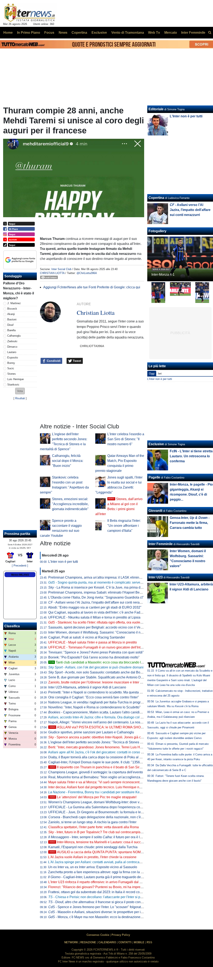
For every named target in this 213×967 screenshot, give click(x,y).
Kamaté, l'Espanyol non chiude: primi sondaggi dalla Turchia (92, 847)
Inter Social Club (61, 269)
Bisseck (12, 308)
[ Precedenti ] (20, 565)
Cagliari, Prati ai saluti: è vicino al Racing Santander (86, 637)
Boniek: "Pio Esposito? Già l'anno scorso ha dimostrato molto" (94, 657)
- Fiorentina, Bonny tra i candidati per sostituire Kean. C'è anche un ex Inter (112, 792)
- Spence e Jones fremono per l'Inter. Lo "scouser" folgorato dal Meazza (104, 907)
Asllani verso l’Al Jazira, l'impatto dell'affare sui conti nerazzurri (98, 602)
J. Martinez (14, 303)
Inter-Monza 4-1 (163, 274)
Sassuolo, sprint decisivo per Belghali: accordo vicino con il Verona (97, 627)
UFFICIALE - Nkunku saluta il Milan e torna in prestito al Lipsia (94, 617)
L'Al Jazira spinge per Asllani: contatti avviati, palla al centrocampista (98, 862)
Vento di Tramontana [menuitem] (127, 32)
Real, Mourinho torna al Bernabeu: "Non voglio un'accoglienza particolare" (103, 777)
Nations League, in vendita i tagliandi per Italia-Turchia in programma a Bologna (107, 702)
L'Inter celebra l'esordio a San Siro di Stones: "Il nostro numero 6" (125, 439)
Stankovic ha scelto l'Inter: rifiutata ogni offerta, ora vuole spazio (99, 622)
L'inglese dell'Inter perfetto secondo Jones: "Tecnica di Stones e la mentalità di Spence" (112, 742)
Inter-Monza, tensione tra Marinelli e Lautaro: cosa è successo (98, 842)
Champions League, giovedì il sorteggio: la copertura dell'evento (95, 772)
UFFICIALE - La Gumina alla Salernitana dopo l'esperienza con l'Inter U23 (103, 807)
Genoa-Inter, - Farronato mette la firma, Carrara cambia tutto (189, 522)
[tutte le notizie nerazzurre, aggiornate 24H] (30, 12)
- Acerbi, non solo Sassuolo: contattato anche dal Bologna (98, 672)
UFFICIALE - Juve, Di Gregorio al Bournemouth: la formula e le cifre (98, 812)
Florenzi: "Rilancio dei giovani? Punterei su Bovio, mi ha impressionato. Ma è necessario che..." (118, 887)
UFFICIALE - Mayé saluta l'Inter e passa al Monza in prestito (92, 642)
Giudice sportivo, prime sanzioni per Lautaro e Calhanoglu (91, 732)
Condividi (53, 360)
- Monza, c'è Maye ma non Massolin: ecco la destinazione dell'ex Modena (106, 917)
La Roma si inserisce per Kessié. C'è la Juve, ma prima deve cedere (102, 587)
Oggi (152, 373)
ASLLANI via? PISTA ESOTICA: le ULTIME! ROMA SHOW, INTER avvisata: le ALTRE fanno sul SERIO (129, 727)
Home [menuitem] (8, 32)
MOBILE (139, 942)
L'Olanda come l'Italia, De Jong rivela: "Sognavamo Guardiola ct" (96, 597)
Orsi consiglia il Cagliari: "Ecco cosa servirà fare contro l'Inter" (93, 697)
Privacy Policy (120, 934)
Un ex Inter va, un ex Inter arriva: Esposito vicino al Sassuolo (92, 867)
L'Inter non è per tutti (63, 561)
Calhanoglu (14, 335)
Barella (11, 330)
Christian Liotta (52, 273)
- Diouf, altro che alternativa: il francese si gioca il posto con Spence (100, 902)
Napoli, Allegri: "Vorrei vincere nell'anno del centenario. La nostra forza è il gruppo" (109, 722)
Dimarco (12, 346)
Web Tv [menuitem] (154, 32)
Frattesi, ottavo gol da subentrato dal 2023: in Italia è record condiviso (99, 892)
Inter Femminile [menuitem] (193, 32)
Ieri (160, 373)
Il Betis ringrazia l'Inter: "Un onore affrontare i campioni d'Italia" (124, 525)
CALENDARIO (107, 942)
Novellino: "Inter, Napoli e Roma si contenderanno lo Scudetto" (94, 707)
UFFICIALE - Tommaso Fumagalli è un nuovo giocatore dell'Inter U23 (99, 647)
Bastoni (11, 319)
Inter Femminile (161, 544)
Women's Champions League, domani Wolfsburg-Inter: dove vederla (98, 802)
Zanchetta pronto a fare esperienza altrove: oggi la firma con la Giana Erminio (105, 872)
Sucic (10, 368)
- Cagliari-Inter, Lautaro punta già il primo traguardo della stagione (103, 877)
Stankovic (13, 384)
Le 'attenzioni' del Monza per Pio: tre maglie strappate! (92, 797)
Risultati (20, 398)
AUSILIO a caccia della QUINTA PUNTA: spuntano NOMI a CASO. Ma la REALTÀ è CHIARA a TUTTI (128, 852)
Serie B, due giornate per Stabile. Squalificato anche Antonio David (97, 677)
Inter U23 (156, 577)
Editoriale (156, 109)
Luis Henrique (15, 379)
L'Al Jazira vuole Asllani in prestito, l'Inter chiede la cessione (92, 857)
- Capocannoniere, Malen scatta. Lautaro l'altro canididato (97, 712)
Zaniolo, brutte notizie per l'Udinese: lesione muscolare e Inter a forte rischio (104, 682)
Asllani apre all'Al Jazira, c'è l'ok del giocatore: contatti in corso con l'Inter (101, 752)
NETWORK (71, 942)
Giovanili (155, 510)
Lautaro (11, 352)
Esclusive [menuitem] (99, 32)
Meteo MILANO (20, 574)
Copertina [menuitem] (79, 32)
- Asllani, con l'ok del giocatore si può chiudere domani (96, 667)
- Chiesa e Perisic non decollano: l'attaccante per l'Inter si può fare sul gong (106, 897)
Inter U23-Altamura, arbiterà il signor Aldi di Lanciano (87, 687)
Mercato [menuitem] (170, 32)
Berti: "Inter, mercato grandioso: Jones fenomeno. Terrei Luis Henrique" (100, 747)
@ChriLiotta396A (87, 273)
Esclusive (156, 444)
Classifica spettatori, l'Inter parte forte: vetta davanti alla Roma (93, 827)
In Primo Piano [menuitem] (28, 32)
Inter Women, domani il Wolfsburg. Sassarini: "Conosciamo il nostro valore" (103, 632)
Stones (11, 373)
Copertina (156, 198)
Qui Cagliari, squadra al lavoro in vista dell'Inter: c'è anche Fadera (96, 612)
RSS (149, 942)
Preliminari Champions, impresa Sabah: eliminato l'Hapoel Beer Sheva (100, 592)
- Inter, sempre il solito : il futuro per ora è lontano (99, 837)
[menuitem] (209, 32)
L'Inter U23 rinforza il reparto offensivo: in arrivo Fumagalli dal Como (98, 882)
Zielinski (12, 341)
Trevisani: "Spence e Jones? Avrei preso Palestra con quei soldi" (96, 652)
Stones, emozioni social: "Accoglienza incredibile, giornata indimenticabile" (70, 504)
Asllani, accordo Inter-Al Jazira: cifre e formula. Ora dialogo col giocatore (101, 717)
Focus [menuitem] (49, 32)
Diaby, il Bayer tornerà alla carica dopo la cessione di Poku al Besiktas (100, 757)
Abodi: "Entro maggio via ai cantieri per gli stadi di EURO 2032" (94, 607)
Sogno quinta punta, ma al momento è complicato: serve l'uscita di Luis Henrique (112, 582)
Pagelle (154, 477)
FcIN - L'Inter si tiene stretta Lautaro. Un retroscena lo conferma (191, 456)
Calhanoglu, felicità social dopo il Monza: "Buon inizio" (67, 460)
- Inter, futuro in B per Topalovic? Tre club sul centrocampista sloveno (102, 832)
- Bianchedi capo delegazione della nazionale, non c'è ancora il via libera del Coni (115, 817)
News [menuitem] (63, 32)
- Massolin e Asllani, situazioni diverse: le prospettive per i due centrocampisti (108, 912)
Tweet (76, 360)
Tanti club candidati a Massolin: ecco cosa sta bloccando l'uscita (99, 662)
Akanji (11, 314)
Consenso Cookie (98, 934)
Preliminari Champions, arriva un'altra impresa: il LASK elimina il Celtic (100, 577)
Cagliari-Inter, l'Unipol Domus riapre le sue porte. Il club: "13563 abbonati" (102, 762)
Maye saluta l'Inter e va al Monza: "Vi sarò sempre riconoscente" (95, 782)
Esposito (12, 357)
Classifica (12, 626)
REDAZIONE (88, 942)
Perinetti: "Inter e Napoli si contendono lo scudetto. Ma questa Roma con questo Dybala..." (114, 692)
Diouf (10, 324)
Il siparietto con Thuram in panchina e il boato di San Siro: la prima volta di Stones (113, 767)
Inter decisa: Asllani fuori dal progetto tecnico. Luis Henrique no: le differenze (104, 787)
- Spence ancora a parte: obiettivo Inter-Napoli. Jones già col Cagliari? (103, 737)
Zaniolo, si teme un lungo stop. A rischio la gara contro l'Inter (92, 822)
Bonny (11, 362)
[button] (20, 391)
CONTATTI (124, 942)
